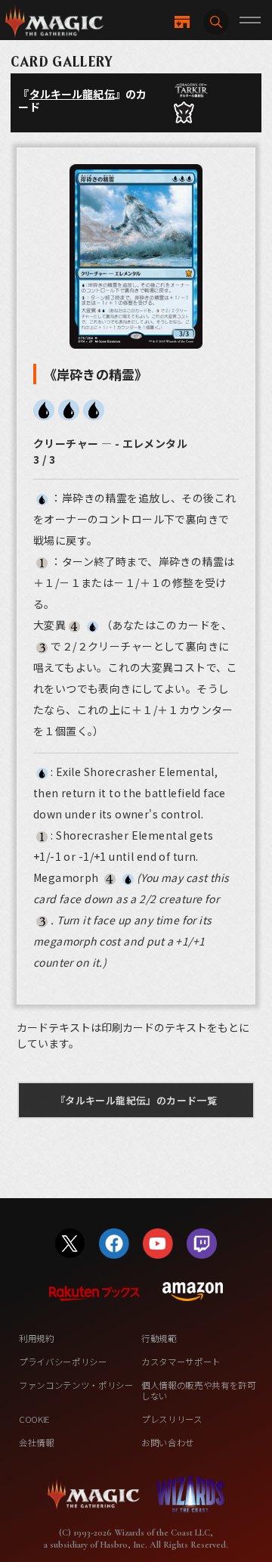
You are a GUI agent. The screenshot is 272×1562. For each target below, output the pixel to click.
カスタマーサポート (181, 1361)
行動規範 (159, 1338)
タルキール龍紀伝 (72, 93)
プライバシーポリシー (63, 1361)
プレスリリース (171, 1419)
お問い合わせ (167, 1442)
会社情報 (36, 1442)
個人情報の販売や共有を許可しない (198, 1390)
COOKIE (34, 1419)
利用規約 (36, 1338)
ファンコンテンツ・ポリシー (76, 1385)
